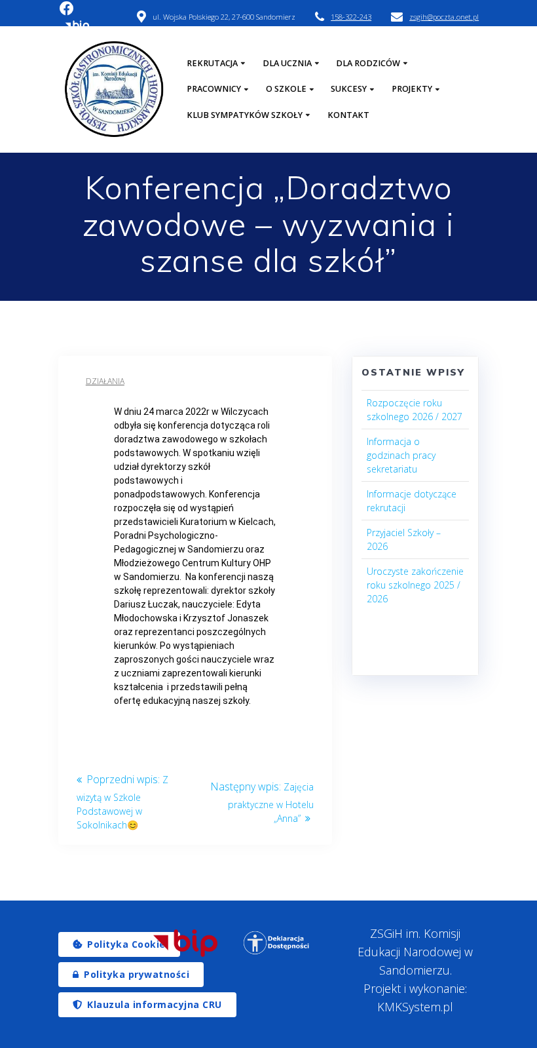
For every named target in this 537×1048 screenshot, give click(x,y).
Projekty (412, 88)
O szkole (286, 88)
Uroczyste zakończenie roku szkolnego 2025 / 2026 (415, 585)
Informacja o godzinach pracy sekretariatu (401, 455)
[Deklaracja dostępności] (276, 942)
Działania (105, 381)
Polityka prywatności (136, 974)
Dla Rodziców (368, 63)
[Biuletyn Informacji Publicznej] (185, 943)
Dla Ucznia (287, 63)
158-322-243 (351, 17)
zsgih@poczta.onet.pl (444, 17)
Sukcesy (349, 88)
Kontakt (348, 115)
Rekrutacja (212, 63)
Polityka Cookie (126, 944)
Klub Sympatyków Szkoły (245, 115)
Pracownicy (214, 88)
